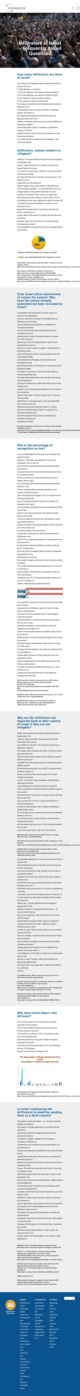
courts (37, 1317)
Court (22, 1347)
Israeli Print (24, 1329)
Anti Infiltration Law (24, 1353)
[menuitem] (72, 8)
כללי (36, 1338)
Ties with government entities (24, 1367)
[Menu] (77, 8)
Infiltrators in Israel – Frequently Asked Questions (25, 1309)
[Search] (72, 8)
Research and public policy (24, 1385)
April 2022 (53, 1314)
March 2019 (54, 1329)
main (22, 1338)
